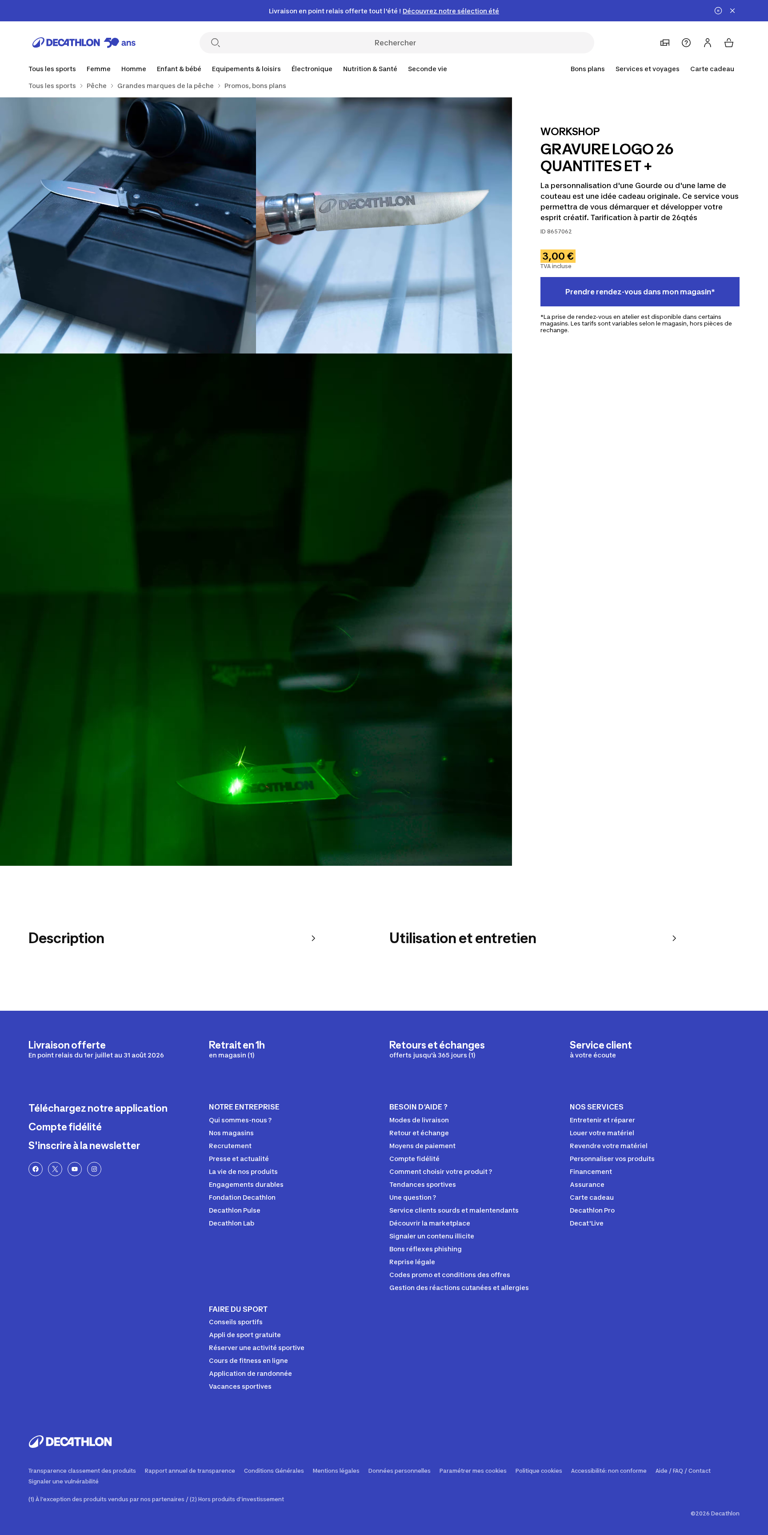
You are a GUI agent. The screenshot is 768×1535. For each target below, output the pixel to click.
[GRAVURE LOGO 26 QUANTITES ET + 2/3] (128, 225)
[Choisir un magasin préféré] (665, 42)
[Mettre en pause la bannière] (718, 11)
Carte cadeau (712, 68)
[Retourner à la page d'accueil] (84, 42)
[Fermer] (732, 11)
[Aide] (686, 42)
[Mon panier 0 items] (729, 42)
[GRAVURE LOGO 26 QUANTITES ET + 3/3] (256, 610)
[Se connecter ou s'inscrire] (707, 42)
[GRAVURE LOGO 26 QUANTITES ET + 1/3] (384, 225)
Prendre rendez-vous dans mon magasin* (640, 291)
